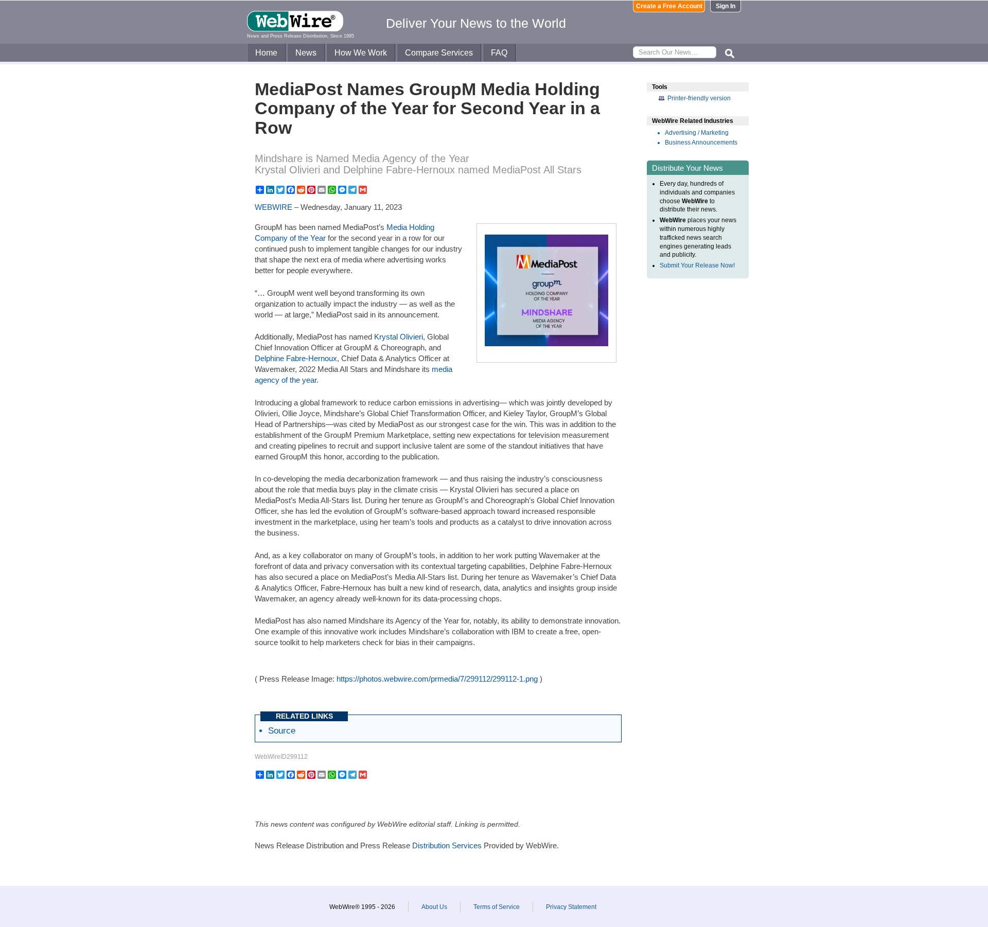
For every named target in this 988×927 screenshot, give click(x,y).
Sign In (725, 6)
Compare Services (439, 52)
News (305, 52)
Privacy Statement (571, 907)
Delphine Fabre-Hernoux (296, 358)
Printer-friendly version (699, 98)
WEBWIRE (273, 207)
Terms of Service (496, 907)
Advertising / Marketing (697, 132)
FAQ (499, 52)
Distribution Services (447, 845)
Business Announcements (701, 142)
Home (266, 52)
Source (281, 730)
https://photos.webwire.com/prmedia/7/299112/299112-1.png (437, 678)
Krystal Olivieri (398, 336)
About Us (434, 907)
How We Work (360, 52)
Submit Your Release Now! (697, 265)
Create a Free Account (669, 6)
